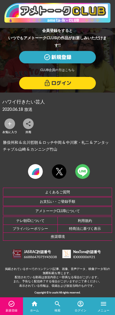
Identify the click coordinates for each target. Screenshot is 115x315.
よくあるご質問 (57, 192)
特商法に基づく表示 (85, 228)
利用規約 (85, 220)
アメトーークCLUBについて (57, 211)
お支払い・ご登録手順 (57, 201)
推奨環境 (58, 236)
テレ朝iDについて (30, 220)
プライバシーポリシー (30, 228)
